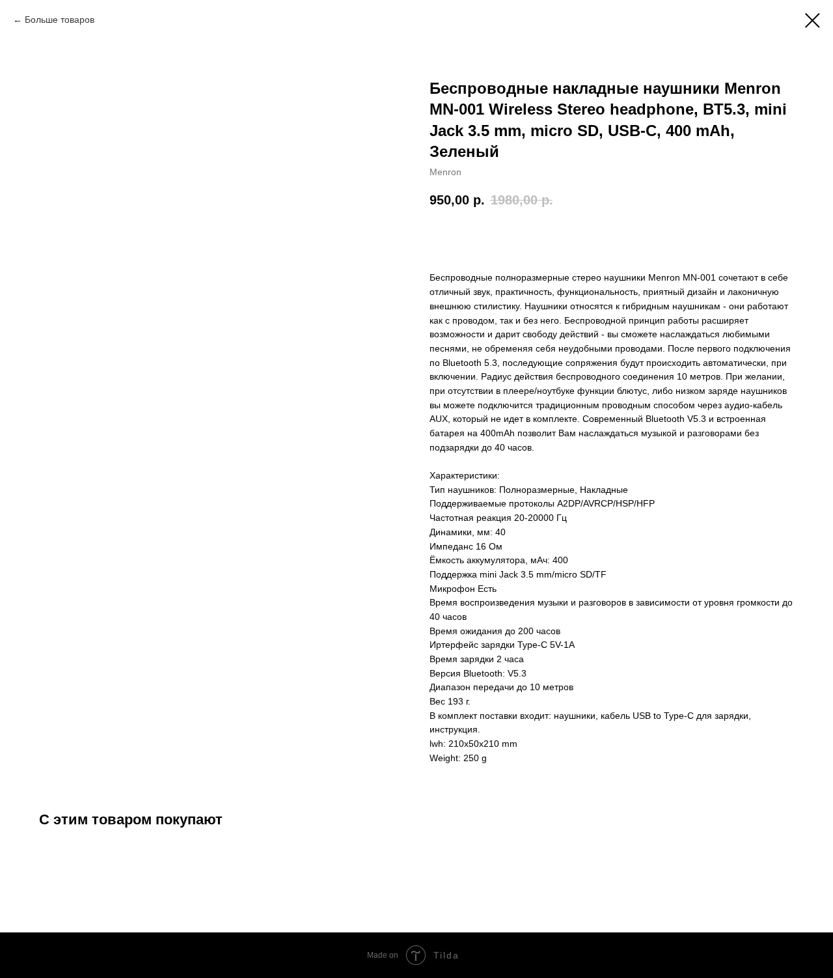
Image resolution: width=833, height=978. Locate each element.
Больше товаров (59, 19)
